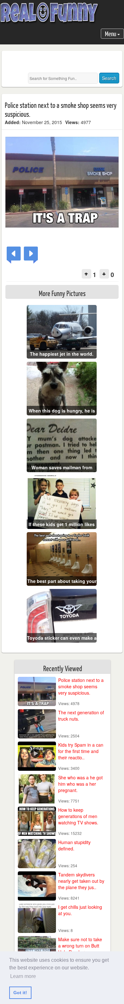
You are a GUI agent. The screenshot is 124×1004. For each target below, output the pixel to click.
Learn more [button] (23, 976)
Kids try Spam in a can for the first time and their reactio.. (80, 751)
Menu (111, 33)
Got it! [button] (20, 992)
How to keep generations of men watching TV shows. (78, 816)
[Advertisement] (64, 62)
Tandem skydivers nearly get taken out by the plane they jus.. (81, 880)
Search (109, 78)
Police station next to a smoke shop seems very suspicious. (81, 686)
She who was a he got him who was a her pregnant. (80, 783)
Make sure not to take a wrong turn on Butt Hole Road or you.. (80, 945)
